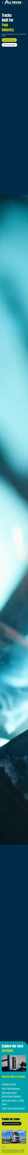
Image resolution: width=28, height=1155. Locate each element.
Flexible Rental (9, 1084)
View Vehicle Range (9, 40)
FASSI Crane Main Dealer (13, 1108)
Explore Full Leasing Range (12, 1123)
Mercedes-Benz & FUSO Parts (13, 1102)
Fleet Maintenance (11, 1089)
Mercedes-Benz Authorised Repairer (11, 1094)
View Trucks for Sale (9, 45)
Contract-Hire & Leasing (13, 1078)
